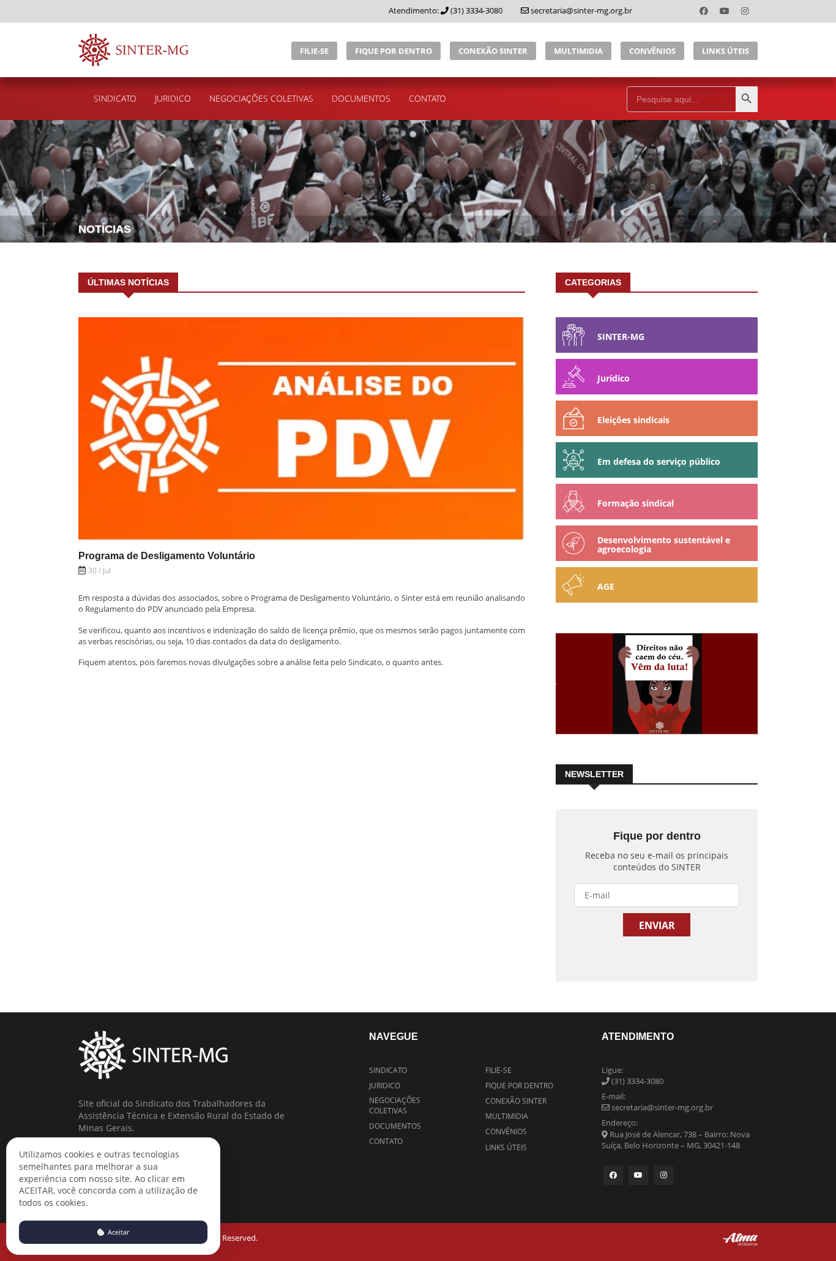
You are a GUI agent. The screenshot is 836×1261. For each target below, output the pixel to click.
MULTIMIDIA (578, 50)
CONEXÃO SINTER (493, 50)
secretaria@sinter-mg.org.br (580, 10)
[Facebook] (705, 11)
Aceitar (117, 1232)
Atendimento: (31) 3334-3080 (445, 10)
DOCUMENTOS (361, 98)
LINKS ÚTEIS (725, 50)
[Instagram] (744, 11)
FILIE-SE (314, 50)
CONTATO (427, 98)
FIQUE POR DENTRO (393, 50)
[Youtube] (726, 11)
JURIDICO (173, 98)
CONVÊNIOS (652, 50)
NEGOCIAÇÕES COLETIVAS (261, 98)
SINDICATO (115, 98)
